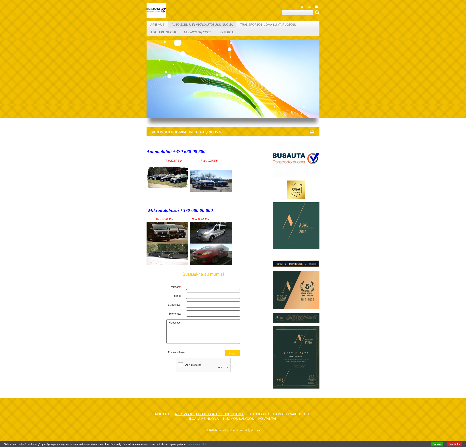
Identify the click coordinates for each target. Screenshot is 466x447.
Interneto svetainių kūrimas (244, 430)
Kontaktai (267, 418)
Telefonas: (175, 313)
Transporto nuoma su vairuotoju (279, 413)
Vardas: (176, 287)
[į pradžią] (302, 6)
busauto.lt (221, 430)
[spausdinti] (312, 131)
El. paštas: (174, 304)
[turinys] (309, 6)
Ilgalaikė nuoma (204, 418)
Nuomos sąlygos (238, 418)
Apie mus (162, 413)
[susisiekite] (316, 6)
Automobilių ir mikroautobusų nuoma (209, 413)
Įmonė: (177, 295)
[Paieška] (316, 12)
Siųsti (232, 353)
